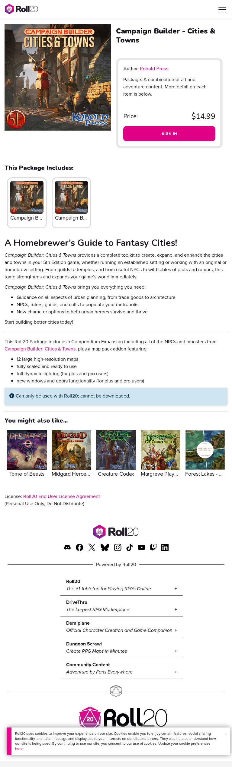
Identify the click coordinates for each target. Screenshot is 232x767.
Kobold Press (154, 68)
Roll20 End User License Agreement (61, 496)
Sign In (169, 133)
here (19, 748)
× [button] (225, 734)
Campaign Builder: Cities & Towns (40, 348)
